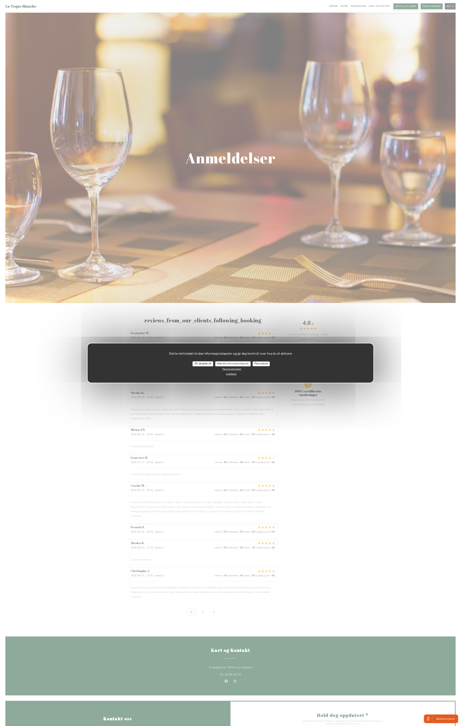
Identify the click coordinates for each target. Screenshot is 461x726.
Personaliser (261, 363)
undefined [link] (231, 374)
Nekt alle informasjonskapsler (233, 363)
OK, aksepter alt (202, 363)
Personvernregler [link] (231, 369)
